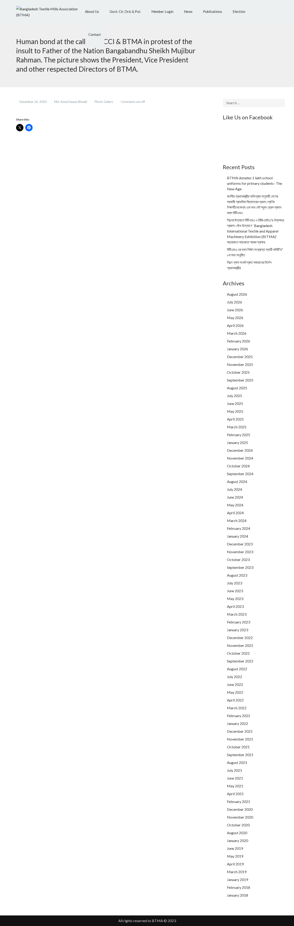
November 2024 (240, 458)
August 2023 (237, 575)
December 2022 (240, 637)
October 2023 (238, 559)
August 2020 (237, 833)
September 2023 (240, 567)
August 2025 (237, 388)
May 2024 (235, 505)
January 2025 (237, 442)
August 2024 (237, 481)
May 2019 (235, 856)
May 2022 (235, 692)
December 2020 (240, 809)
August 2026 (237, 294)
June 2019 (235, 848)
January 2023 (237, 630)
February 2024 (238, 528)
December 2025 (240, 356)
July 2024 (234, 489)
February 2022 (238, 715)
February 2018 (238, 887)
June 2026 (235, 310)
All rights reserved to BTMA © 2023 (147, 920)
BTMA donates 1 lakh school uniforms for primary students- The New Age (254, 183)
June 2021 (235, 778)
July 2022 (234, 676)
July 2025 (234, 395)
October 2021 (238, 747)
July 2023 (234, 583)
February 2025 (238, 434)
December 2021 (240, 731)
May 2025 (235, 411)
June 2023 (235, 591)
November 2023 (240, 552)
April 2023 (235, 606)
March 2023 (236, 614)
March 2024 (236, 520)
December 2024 (240, 450)
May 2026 (235, 317)
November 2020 (240, 817)
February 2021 (238, 801)
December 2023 (240, 544)
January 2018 (237, 895)
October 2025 (238, 372)
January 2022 (237, 723)
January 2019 (237, 879)
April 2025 (235, 419)
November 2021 (240, 739)
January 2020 (237, 840)
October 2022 (238, 653)
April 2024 (235, 513)
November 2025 (240, 364)
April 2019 (235, 864)
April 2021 (235, 793)
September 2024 (240, 473)
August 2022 (237, 669)
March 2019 (236, 872)
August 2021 (237, 762)
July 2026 (234, 302)
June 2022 (235, 684)
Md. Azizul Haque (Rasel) (71, 102)
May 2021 (235, 786)
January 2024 (237, 536)
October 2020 (238, 825)
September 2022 (240, 661)
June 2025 (235, 403)
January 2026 (237, 349)
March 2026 (236, 333)
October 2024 (238, 466)
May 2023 (235, 598)
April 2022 (235, 700)
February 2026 (238, 341)
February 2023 (238, 622)
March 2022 (236, 708)
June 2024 (235, 497)
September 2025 (240, 380)
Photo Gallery (104, 102)
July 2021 (234, 770)
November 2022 (240, 645)
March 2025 (236, 427)
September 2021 (240, 754)
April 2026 (235, 325)
